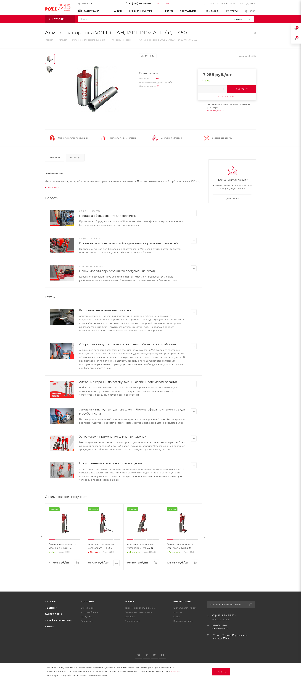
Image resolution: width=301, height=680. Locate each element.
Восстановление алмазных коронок (105, 310)
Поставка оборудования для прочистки (108, 216)
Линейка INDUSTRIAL (58, 620)
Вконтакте (138, 655)
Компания (88, 601)
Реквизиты (86, 621)
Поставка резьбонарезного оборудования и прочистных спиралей (128, 243)
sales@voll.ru (219, 625)
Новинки (51, 608)
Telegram (146, 655)
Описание (54, 157)
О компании (87, 608)
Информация (182, 601)
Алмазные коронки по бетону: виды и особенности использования (128, 382)
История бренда (89, 612)
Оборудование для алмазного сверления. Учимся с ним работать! (128, 344)
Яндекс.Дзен (162, 655)
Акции (49, 626)
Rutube (154, 655)
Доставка (130, 616)
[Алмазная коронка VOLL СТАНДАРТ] (96, 89)
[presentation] (41, 537)
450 (157, 78)
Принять (221, 672)
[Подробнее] (194, 213)
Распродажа (53, 614)
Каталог (50, 601)
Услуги (129, 601)
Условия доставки (215, 110)
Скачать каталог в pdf (184, 608)
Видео (75, 157)
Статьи (176, 616)
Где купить (86, 616)
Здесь (174, 671)
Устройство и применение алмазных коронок (112, 436)
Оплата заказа (132, 621)
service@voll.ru (220, 628)
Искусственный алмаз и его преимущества (111, 463)
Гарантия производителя (138, 612)
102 (159, 86)
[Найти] (250, 19)
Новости (177, 612)
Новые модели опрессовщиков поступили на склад (117, 271)
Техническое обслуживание (140, 608)
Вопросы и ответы (183, 621)
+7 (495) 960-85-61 (140, 3)
